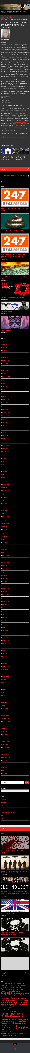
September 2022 (6, 494)
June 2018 (4, 653)
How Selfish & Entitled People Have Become (12, 230)
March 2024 (5, 435)
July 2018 (4, 650)
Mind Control (16, 1008)
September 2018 (6, 643)
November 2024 (5, 409)
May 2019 (4, 617)
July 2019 (4, 611)
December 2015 (5, 747)
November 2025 (5, 370)
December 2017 (5, 673)
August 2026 (5, 341)
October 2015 (5, 754)
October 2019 (5, 601)
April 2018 (4, 660)
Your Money (21, 1035)
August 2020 (5, 575)
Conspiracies (5, 805)
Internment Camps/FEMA (12, 11)
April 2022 (4, 510)
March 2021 (5, 552)
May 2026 (4, 350)
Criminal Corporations (11, 998)
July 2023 (4, 461)
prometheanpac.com (18, 1016)
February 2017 (5, 705)
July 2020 (4, 578)
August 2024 (5, 419)
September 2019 (6, 604)
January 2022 (5, 520)
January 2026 (5, 363)
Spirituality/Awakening (9, 1028)
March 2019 (5, 624)
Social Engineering (24, 1026)
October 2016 (5, 718)
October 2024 (5, 412)
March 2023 (5, 474)
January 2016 (5, 744)
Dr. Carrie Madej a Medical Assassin (9, 913)
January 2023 (5, 481)
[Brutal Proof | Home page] (2, 19)
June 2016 (4, 731)
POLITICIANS (6, 1016)
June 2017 (4, 692)
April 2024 (4, 432)
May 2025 (4, 389)
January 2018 (5, 669)
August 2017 (5, 686)
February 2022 (5, 516)
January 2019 (5, 630)
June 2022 (4, 503)
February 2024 (5, 438)
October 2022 (5, 490)
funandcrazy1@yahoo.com (20, 122)
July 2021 (4, 539)
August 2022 (5, 497)
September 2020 (6, 572)
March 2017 (5, 702)
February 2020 (5, 588)
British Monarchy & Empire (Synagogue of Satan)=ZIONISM (13, 991)
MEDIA (11, 1008)
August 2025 (5, 380)
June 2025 (4, 386)
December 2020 (5, 562)
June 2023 (4, 464)
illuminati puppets (10, 1006)
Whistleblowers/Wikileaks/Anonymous (12, 1034)
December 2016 (5, 712)
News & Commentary (6, 330)
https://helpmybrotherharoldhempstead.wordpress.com (16, 137)
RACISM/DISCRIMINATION (6, 1018)
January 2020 (5, 591)
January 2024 (5, 442)
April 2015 (4, 773)
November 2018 (5, 637)
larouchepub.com (20, 1006)
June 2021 (4, 542)
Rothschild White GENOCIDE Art (8, 953)
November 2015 (5, 751)
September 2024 (6, 416)
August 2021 (5, 536)
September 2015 (6, 757)
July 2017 (4, 689)
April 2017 (4, 699)
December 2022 (5, 484)
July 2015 (4, 764)
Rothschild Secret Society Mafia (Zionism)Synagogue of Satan (14, 1020)
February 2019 (5, 627)
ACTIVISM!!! (4, 983)
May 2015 (4, 770)
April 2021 (4, 549)
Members (4, 818)
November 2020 (5, 565)
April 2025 (4, 393)
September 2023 (6, 455)
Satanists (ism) (14, 1026)
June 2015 (4, 767)
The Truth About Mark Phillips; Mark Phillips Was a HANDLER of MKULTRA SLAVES (7, 158)
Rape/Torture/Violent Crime (19, 1018)
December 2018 (5, 634)
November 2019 (5, 598)
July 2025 (4, 383)
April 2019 (4, 621)
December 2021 (5, 523)
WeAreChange (15, 1031)
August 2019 (5, 607)
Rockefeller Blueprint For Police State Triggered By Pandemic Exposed (20, 158)
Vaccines (13, 1030)
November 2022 (5, 487)
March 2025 (5, 396)
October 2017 (5, 679)
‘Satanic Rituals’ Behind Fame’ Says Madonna (12, 297)
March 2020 (5, 585)
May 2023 (4, 468)
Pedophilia (19, 1010)
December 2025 (5, 367)
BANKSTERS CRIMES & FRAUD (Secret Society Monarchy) (13, 984)
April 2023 (4, 471)
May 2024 (4, 429)
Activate (4, 799)
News (6, 1009)
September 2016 (6, 721)
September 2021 (6, 533)
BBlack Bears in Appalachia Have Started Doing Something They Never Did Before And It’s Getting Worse (13, 256)
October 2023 (5, 451)
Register (4, 822)
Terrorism (8, 1030)
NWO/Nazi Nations (13, 1010)
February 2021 (5, 555)
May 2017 (4, 695)
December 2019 (5, 594)
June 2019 (4, 614)
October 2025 (5, 373)
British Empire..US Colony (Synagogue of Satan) (11, 988)
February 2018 (5, 666)
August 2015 (5, 760)
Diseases (15, 1000)
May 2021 (4, 546)
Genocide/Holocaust (8, 1004)
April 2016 (4, 734)
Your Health (14, 1036)
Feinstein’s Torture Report (8, 812)
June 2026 (4, 347)
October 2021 (5, 529)
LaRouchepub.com (5, 1008)
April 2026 (4, 354)
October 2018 (5, 640)
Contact (4, 809)
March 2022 (5, 513)
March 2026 (5, 357)
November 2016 (5, 715)
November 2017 (5, 676)
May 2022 (4, 507)
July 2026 (4, 344)
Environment (24, 1002)
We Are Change (9, 1031)
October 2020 (5, 568)
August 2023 (5, 458)
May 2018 (4, 656)
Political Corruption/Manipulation (12, 1012)
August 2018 (5, 647)
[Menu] (28, 2)
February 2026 (5, 360)
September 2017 (6, 682)
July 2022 (4, 500)
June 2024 (4, 425)
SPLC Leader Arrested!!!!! (7, 311)
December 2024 (5, 406)
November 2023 (5, 448)
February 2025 (5, 399)
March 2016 (5, 738)
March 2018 (5, 663)
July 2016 (4, 728)
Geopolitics (20, 1004)
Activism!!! (3, 11)
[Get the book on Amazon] (28, 169)
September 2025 (6, 376)
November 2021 (5, 526)
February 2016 (5, 741)
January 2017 (5, 708)
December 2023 (5, 445)
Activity (4, 802)
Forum (3, 815)
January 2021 (5, 559)
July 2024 (4, 422)
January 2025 (5, 402)
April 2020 (4, 581)
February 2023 (5, 477)
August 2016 (5, 725)
